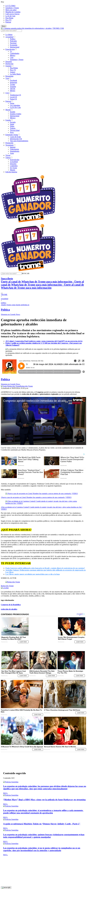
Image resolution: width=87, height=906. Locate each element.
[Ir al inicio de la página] (6, 865)
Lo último (8, 35)
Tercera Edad (14, 130)
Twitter (12, 84)
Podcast (8, 22)
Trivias (7, 155)
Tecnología (9, 145)
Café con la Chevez (12, 14)
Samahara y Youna (12, 8)
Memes (12, 91)
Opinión (8, 66)
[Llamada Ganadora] (28, 222)
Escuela (13, 122)
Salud (12, 124)
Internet (12, 147)
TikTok (12, 89)
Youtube (13, 87)
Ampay (12, 72)
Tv (11, 51)
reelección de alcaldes (9, 609)
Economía (13, 45)
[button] (25, 273)
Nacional (13, 43)
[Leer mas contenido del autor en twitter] (5, 588)
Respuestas (9, 76)
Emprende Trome (11, 135)
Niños (12, 126)
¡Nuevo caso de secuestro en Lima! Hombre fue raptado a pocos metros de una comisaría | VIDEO (36, 497)
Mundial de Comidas (12, 12)
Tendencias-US (15, 95)
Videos (7, 158)
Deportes (8, 62)
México (12, 118)
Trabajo (12, 128)
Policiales (13, 41)
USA (7, 93)
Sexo (12, 132)
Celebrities (14, 166)
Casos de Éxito (15, 137)
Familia (8, 120)
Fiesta (12, 103)
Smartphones (14, 151)
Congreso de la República (11, 605)
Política (12, 39)
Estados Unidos (15, 114)
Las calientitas (15, 105)
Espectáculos (10, 49)
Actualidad (9, 37)
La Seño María (15, 74)
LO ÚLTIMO (10, 6)
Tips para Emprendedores (19, 141)
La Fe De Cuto (15, 107)
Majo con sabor (11, 10)
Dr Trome (13, 168)
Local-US (13, 97)
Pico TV (8, 20)
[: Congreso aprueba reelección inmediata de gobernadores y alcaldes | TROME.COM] (32, 28)
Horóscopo (9, 64)
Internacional (14, 47)
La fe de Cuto (10, 16)
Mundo (8, 110)
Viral (7, 78)
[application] (43, 421)
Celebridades (14, 53)
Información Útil (16, 139)
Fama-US (13, 99)
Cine (11, 57)
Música (12, 55)
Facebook (13, 80)
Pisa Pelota (9, 18)
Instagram (13, 82)
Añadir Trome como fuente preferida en (15, 305)
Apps (12, 153)
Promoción (9, 143)
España (12, 112)
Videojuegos (14, 149)
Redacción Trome (26, 386)
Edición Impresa (11, 172)
